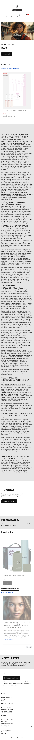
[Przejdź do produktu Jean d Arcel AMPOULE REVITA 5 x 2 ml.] (17, 90)
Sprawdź (6, 54)
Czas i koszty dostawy (7, 711)
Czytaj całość (8, 639)
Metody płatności (6, 707)
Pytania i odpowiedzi (7, 719)
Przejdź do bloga (6, 592)
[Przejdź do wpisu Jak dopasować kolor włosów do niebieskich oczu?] (17, 608)
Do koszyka (7, 583)
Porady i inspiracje (11, 622)
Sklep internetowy (15, 737)
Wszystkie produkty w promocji (10, 68)
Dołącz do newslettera (11, 678)
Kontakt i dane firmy (6, 697)
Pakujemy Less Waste (7, 709)
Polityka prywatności (7, 723)
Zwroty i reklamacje (6, 712)
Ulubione (3, 733)
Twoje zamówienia (6, 730)
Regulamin (4, 721)
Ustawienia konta (6, 731)
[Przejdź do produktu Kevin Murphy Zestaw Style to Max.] (17, 555)
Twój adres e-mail (7, 674)
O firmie (3, 699)
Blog (2, 700)
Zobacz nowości (9, 501)
